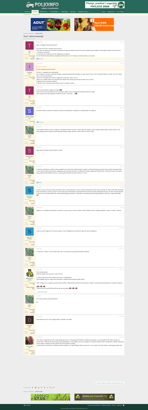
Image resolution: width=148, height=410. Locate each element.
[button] (48, 11)
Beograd (32, 59)
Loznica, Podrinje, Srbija (30, 288)
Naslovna (27, 11)
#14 (123, 316)
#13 (123, 296)
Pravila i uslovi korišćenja (93, 405)
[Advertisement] (74, 368)
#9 (123, 207)
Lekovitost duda (42, 292)
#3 (123, 87)
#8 (123, 187)
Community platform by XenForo (74, 408)
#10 (123, 228)
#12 (123, 269)
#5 (123, 126)
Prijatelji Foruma (83, 11)
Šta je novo (43, 11)
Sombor (33, 203)
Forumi (35, 11)
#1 (123, 42)
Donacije (72, 11)
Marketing (65, 11)
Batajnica (32, 333)
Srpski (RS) (27, 405)
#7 (123, 166)
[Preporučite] (121, 42)
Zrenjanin (32, 143)
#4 (123, 107)
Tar (25, 39)
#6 (123, 147)
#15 (123, 337)
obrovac (33, 353)
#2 (123, 63)
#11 (123, 248)
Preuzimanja (54, 11)
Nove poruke (26, 14)
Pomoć (114, 405)
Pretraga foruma (36, 14)
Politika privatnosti (106, 405)
